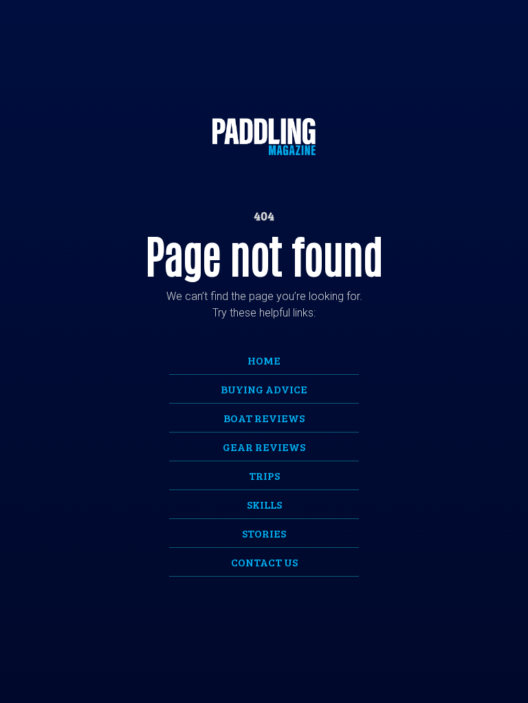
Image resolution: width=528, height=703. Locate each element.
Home (264, 360)
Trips (264, 475)
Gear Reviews (264, 446)
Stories (264, 533)
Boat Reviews (264, 418)
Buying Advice (264, 389)
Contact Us (264, 562)
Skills (264, 504)
